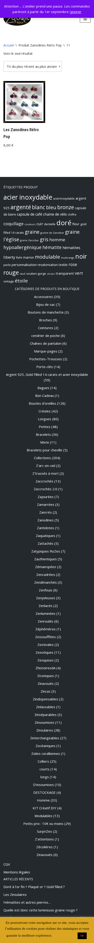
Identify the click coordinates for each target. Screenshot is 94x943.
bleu (51, 207)
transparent (65, 273)
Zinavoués (46, 683)
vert (79, 273)
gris (44, 239)
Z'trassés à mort (45, 473)
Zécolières (44, 847)
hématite (52, 247)
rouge (11, 272)
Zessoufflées (45, 636)
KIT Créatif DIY (44, 808)
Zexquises (45, 660)
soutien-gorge (36, 273)
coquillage (13, 223)
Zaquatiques (45, 535)
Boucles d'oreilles (42, 403)
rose (72, 264)
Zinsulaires (44, 730)
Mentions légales (16, 872)
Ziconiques (45, 675)
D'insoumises (43, 784)
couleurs (30, 224)
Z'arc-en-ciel (45, 465)
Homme (43, 800)
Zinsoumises (44, 722)
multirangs (67, 257)
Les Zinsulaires (15, 894)
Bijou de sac (45, 304)
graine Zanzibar (29, 240)
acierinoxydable (64, 199)
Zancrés (45, 512)
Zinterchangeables (44, 738)
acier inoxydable (27, 197)
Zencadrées (45, 574)
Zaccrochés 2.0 (45, 489)
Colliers (43, 761)
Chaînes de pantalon (45, 343)
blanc (38, 207)
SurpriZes (44, 831)
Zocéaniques (45, 745)
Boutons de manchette (46, 312)
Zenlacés (45, 605)
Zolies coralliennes (45, 753)
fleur (75, 224)
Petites (44, 426)
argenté (20, 207)
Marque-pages (45, 351)
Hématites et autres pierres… (27, 902)
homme (57, 239)
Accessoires (43, 296)
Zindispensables (45, 699)
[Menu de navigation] (85, 19)
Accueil (8, 45)
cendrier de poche (45, 335)
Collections (42, 457)
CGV (6, 864)
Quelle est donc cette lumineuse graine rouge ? (40, 910)
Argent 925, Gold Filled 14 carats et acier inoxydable (47, 374)
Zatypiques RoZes (45, 551)
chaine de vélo (55, 214)
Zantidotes (45, 528)
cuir (40, 223)
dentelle (49, 224)
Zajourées (46, 496)
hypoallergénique (22, 247)
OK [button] (82, 935)
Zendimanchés (45, 582)
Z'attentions (44, 839)
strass (51, 273)
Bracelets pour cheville (44, 450)
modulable (47, 256)
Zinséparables (45, 714)
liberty (9, 257)
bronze (65, 207)
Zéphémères (45, 629)
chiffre (72, 215)
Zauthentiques (45, 559)
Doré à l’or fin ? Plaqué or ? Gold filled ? (34, 886)
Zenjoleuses (45, 598)
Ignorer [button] (75, 11)
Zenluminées (45, 613)
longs (44, 777)
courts (44, 769)
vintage (8, 281)
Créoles (45, 411)
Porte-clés (44, 366)
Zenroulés (45, 621)
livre (19, 257)
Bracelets (43, 434)
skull (22, 273)
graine (32, 232)
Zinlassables (45, 707)
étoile (21, 280)
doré (63, 222)
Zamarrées (45, 504)
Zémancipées (45, 566)
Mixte (44, 442)
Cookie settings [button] (64, 935)
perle (7, 265)
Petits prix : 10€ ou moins (43, 823)
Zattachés (45, 543)
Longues (44, 419)
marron (28, 257)
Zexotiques (44, 652)
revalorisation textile (53, 265)
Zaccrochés (44, 481)
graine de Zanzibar (52, 232)
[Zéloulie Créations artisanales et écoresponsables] (17, 18)
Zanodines (45, 520)
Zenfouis (45, 590)
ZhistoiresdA (45, 668)
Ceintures (45, 327)
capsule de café (29, 214)
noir (81, 256)
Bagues (43, 387)
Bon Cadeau (44, 395)
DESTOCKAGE (44, 792)
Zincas (45, 691)
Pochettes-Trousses (45, 359)
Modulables (43, 815)
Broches (45, 320)
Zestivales (45, 644)
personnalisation (24, 264)
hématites (71, 247)
